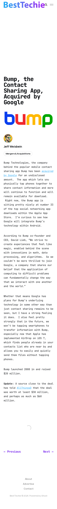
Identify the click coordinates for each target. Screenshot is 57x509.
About (28, 479)
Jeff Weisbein (13, 146)
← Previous (12, 452)
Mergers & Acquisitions (18, 153)
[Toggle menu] (51, 4)
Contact (28, 488)
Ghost (44, 495)
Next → (48, 452)
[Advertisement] (28, 39)
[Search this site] (46, 4)
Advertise (28, 483)
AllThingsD (24, 387)
